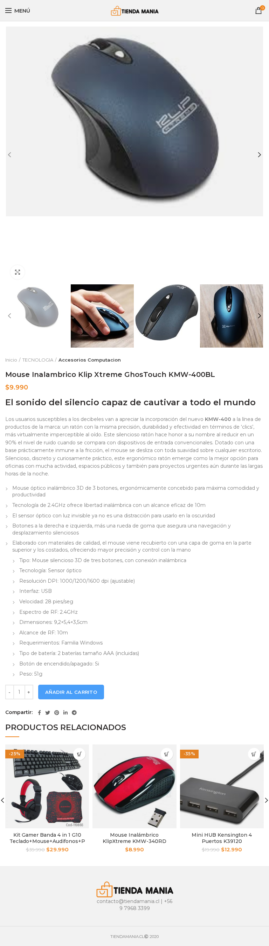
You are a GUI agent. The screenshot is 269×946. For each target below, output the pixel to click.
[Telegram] (74, 712)
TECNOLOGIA (37, 360)
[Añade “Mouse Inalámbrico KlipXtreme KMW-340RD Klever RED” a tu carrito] (167, 754)
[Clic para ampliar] (18, 272)
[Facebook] (39, 712)
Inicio (11, 360)
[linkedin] (65, 712)
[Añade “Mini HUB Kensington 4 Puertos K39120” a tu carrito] (254, 754)
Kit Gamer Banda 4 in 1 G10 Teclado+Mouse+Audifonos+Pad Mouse (47, 841)
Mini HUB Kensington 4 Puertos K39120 (222, 838)
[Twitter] (47, 712)
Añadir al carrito (71, 692)
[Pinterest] (56, 712)
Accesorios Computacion (89, 360)
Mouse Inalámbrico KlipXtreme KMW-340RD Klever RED (134, 841)
